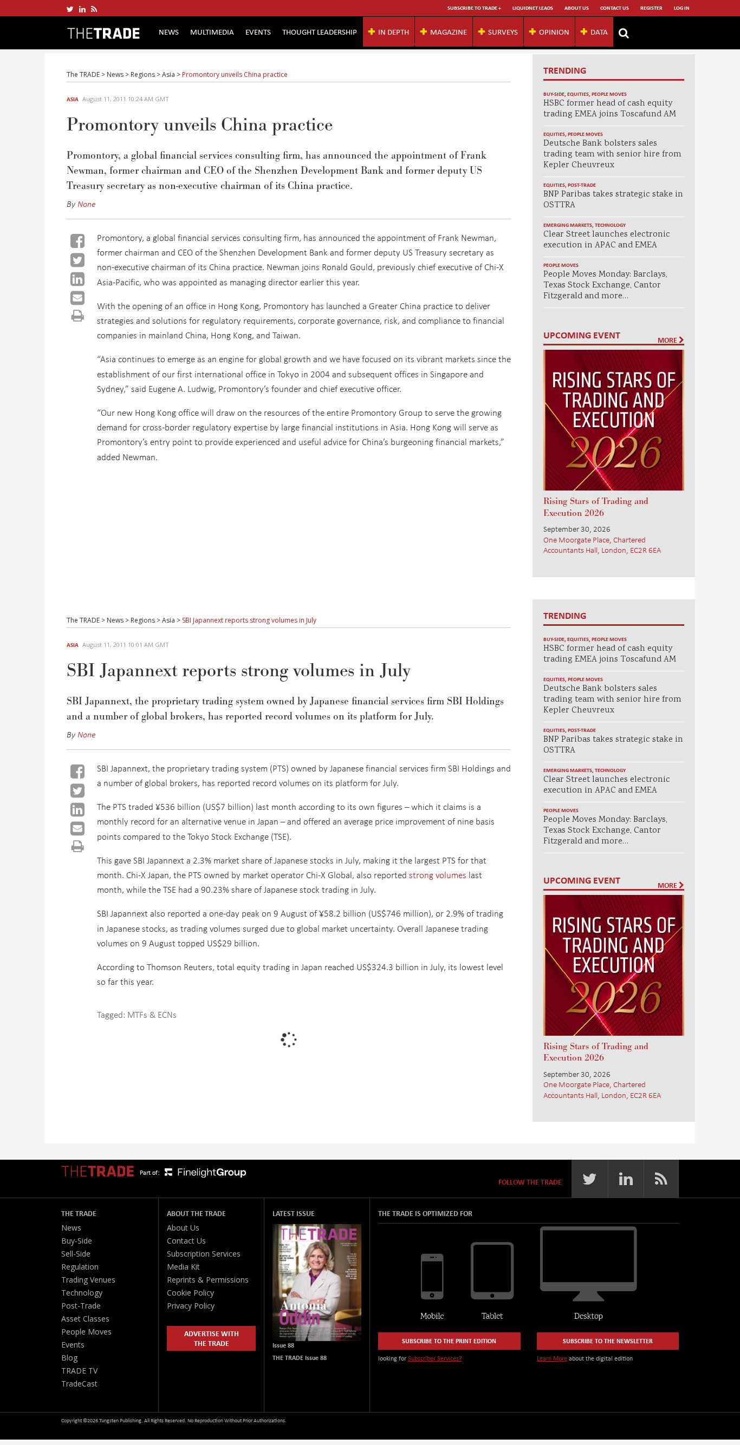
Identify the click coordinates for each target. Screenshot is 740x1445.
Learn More (552, 1358)
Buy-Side (553, 93)
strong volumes (437, 874)
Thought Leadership (319, 31)
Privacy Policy (191, 1305)
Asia (73, 99)
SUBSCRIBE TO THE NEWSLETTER (608, 1341)
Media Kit (183, 1266)
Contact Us (614, 7)
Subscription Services (204, 1253)
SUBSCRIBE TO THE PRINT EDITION (449, 1341)
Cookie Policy (190, 1292)
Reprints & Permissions (208, 1279)
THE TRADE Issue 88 (299, 1358)
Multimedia (212, 31)
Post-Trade (582, 184)
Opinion (554, 31)
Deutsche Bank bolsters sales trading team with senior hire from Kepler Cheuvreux (612, 155)
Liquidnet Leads (532, 7)
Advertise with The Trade (211, 1338)
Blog (69, 1357)
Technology (610, 224)
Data (599, 31)
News (169, 31)
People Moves (609, 93)
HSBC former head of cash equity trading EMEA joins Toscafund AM (609, 109)
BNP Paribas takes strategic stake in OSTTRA (613, 200)
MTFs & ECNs (152, 1014)
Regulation (80, 1266)
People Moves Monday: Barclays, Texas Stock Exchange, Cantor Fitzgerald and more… (605, 286)
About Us (576, 7)
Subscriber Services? (435, 1358)
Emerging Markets (567, 224)
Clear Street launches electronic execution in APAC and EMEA (606, 240)
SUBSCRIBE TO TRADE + (474, 7)
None (86, 204)
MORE (668, 340)
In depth (393, 31)
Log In (682, 7)
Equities (578, 93)
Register (651, 7)
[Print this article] (78, 315)
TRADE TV (79, 1370)
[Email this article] (77, 298)
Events (258, 31)
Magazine (448, 31)
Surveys (503, 31)
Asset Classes (85, 1318)
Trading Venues (88, 1279)
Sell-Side (75, 1253)
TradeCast (79, 1383)
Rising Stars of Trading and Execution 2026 (595, 507)
